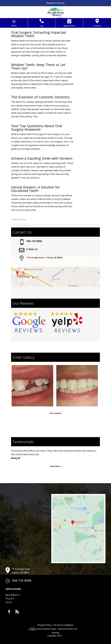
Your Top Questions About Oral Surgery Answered (36, 127)
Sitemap (55, 632)
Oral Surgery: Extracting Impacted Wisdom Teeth (38, 34)
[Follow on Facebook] (9, 611)
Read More (55, 466)
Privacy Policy (44, 625)
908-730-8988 (34, 241)
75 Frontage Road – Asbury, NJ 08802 (44, 257)
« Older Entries (18, 219)
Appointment (69, 25)
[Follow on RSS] (17, 611)
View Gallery (56, 413)
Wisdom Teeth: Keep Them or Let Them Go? (38, 66)
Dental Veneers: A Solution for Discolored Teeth (35, 189)
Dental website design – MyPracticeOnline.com (57, 629)
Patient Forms (56, 3)
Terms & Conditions (63, 625)
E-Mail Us (32, 249)
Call (41, 26)
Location (97, 25)
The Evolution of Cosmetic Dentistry (40, 97)
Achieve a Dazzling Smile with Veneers (41, 158)
